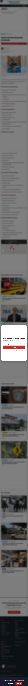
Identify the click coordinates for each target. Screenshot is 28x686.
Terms (17, 350)
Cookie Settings (10, 683)
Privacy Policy (21, 350)
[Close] (24, 328)
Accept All (19, 683)
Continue (14, 347)
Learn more (21, 680)
